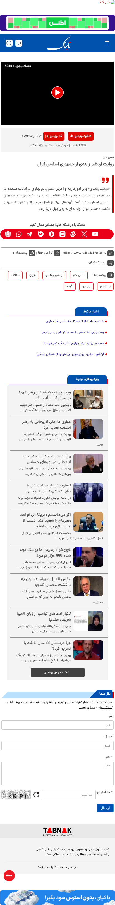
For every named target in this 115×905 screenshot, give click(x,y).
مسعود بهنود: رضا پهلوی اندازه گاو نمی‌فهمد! (74, 343)
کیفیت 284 (74, 168)
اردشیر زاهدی (54, 275)
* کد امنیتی (105, 792)
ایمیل (109, 736)
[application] (57, 93)
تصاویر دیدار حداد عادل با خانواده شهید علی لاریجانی (48, 489)
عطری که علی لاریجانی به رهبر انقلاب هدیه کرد (46, 425)
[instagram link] (62, 234)
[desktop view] (18, 43)
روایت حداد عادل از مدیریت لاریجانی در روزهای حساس (47, 459)
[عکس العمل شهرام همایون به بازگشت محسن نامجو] (88, 586)
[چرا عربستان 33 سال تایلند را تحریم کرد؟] (88, 650)
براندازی (105, 286)
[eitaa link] (73, 234)
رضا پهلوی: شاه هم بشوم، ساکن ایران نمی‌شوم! (73, 332)
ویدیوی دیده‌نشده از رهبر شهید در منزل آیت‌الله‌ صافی (44, 396)
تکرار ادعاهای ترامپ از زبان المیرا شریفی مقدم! (44, 617)
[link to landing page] (59, 43)
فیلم (70, 286)
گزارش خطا (45, 253)
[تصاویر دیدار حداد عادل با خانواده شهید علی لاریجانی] (88, 492)
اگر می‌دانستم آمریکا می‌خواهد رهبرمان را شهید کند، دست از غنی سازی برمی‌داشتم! (45, 521)
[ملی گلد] (57, 7)
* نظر (109, 757)
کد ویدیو (56, 136)
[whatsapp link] (18, 234)
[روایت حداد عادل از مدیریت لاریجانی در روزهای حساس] (88, 463)
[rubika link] (7, 234)
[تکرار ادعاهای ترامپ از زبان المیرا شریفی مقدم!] (88, 621)
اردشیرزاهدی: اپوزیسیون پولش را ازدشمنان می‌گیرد (70, 354)
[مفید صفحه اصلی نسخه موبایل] (57, 23)
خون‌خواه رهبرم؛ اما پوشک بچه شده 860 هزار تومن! (45, 553)
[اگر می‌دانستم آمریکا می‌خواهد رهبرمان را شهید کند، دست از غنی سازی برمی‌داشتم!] (88, 522)
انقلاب (15, 275)
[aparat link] (105, 234)
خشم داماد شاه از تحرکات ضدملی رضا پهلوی (75, 321)
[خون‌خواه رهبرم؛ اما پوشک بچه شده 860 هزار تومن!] (88, 557)
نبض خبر (79, 275)
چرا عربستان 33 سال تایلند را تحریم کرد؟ (47, 646)
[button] (57, 92)
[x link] (84, 234)
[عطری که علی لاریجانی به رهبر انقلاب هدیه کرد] (88, 429)
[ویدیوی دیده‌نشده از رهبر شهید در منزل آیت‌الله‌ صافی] (88, 399)
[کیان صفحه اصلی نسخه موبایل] (57, 897)
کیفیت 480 (74, 159)
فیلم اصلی (73, 150)
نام (111, 716)
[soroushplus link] (51, 234)
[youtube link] (95, 234)
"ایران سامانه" (47, 867)
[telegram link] (29, 234)
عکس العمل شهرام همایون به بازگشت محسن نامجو (46, 582)
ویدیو (86, 286)
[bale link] (40, 234)
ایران (32, 275)
